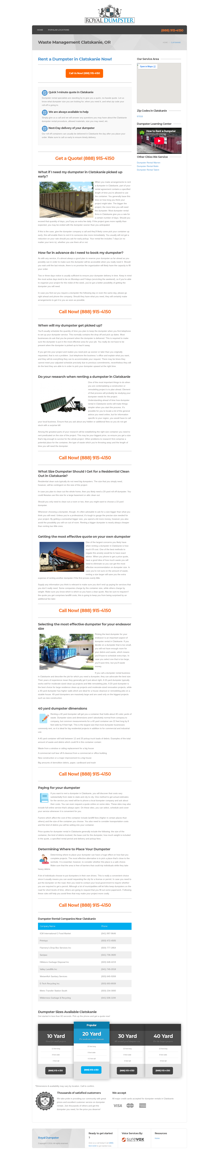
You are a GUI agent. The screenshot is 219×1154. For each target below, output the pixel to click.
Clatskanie (176, 42)
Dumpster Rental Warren (148, 162)
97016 (140, 116)
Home (40, 30)
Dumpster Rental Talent (148, 170)
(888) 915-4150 (172, 30)
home (165, 42)
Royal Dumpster (48, 1137)
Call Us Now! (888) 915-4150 (84, 73)
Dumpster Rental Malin (148, 166)
